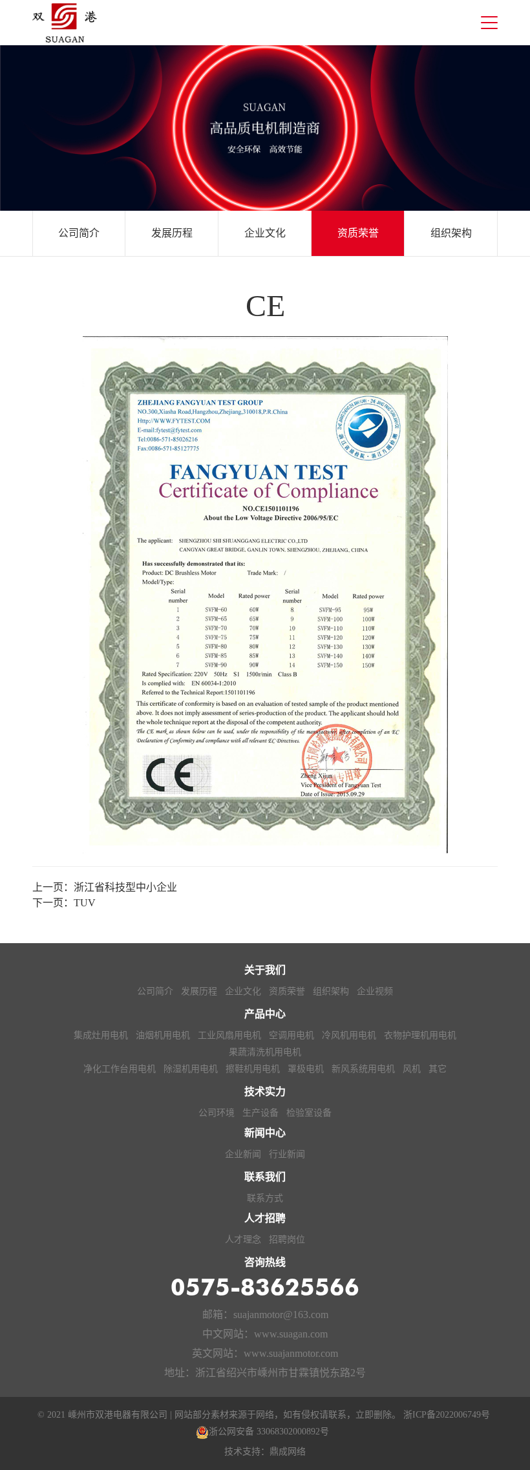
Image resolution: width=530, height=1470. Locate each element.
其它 (438, 1069)
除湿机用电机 (191, 1069)
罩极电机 (306, 1069)
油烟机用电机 (163, 1035)
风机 (412, 1069)
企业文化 (265, 233)
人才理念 (243, 1239)
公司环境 (216, 1113)
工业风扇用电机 (229, 1035)
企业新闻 (243, 1154)
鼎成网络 (288, 1451)
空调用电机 (291, 1035)
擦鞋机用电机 (253, 1069)
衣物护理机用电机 (420, 1035)
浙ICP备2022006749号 (446, 1415)
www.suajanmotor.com (291, 1353)
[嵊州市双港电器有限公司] (64, 23)
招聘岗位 (287, 1239)
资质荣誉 (358, 233)
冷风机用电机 (349, 1035)
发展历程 (172, 233)
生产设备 (260, 1113)
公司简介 (79, 233)
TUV (85, 902)
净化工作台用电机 (119, 1069)
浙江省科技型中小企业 (125, 887)
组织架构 (451, 233)
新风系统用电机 (363, 1069)
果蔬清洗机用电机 (265, 1052)
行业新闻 (287, 1154)
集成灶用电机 (101, 1035)
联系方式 (265, 1198)
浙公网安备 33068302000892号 (269, 1431)
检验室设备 (309, 1113)
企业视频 (375, 991)
